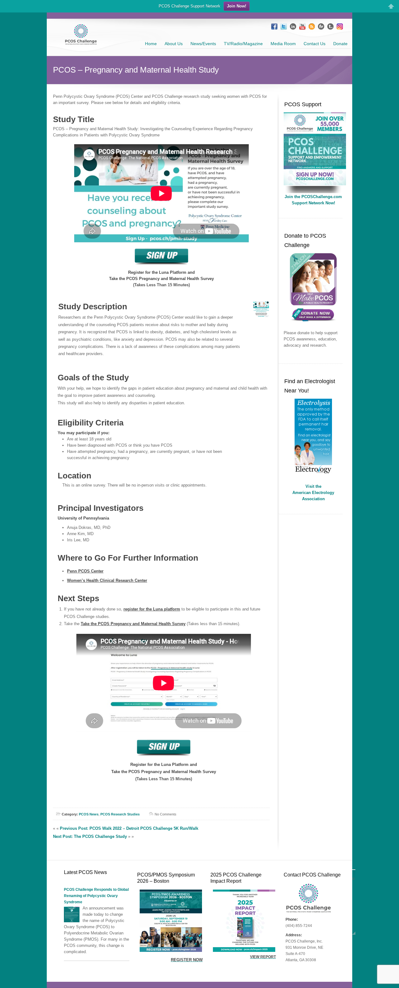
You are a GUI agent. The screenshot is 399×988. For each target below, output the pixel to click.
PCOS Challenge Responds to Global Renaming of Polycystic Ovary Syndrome (96, 895)
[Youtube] (302, 26)
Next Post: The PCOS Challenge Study (90, 836)
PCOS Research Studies (120, 814)
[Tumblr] (330, 26)
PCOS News (89, 814)
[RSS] (312, 26)
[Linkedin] (293, 26)
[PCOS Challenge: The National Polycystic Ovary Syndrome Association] (81, 42)
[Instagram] (340, 26)
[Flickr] (321, 26)
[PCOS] (315, 184)
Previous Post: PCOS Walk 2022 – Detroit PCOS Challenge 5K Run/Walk (129, 828)
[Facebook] (274, 26)
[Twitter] (284, 26)
